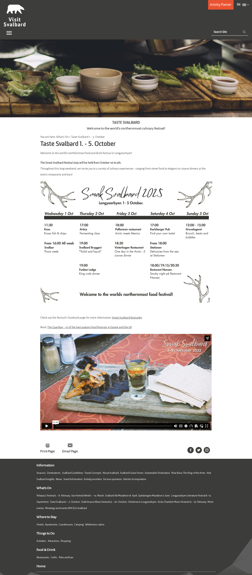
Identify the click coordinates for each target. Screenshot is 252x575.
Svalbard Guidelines (72, 473)
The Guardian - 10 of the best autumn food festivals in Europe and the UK (89, 327)
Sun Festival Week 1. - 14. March (87, 495)
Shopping (66, 541)
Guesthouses (66, 524)
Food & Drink (46, 550)
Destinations (54, 473)
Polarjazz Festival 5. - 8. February (53, 495)
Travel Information (72, 479)
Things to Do (46, 533)
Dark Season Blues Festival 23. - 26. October (104, 501)
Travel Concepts (92, 473)
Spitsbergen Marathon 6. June (154, 495)
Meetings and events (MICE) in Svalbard (66, 508)
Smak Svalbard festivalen (127, 317)
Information (45, 465)
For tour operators (112, 479)
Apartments (51, 524)
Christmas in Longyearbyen (142, 501)
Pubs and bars (66, 557)
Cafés (54, 557)
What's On (44, 488)
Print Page (47, 451)
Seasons (41, 473)
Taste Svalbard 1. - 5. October (65, 501)
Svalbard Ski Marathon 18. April (121, 495)
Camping (79, 524)
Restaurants (43, 557)
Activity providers (93, 479)
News (59, 479)
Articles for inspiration (134, 479)
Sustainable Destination (157, 473)
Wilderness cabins (94, 524)
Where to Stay (47, 517)
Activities (41, 541)
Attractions (53, 541)
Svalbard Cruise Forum (131, 473)
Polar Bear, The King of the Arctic (188, 473)
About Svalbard (111, 473)
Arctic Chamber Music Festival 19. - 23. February (182, 501)
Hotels (40, 524)
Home (41, 566)
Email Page (70, 451)
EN (238, 4)
